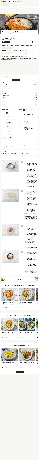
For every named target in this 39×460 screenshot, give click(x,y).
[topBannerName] (19, 11)
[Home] (1, 7)
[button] (24, 110)
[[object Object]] (33, 42)
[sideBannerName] (19, 67)
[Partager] (36, 42)
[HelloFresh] (3, 1)
